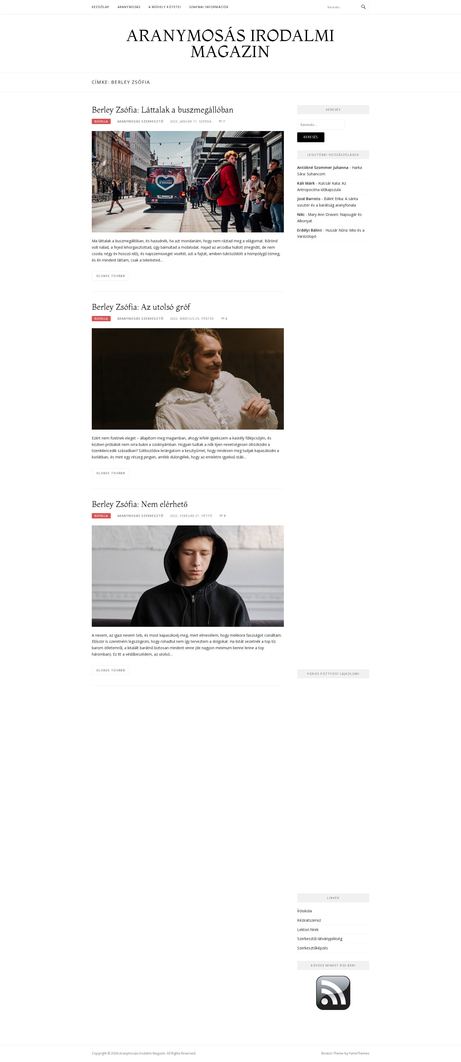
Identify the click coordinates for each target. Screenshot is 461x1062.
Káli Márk (306, 183)
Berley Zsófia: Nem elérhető (140, 504)
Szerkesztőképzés (312, 947)
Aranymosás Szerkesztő (140, 121)
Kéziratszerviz (309, 920)
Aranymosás (129, 7)
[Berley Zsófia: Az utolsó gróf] (188, 378)
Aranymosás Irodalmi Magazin (230, 43)
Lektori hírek (308, 929)
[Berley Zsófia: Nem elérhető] (188, 575)
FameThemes (359, 1053)
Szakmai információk (209, 7)
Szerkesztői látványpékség (319, 938)
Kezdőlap (101, 7)
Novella (101, 121)
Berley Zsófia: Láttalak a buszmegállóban (162, 110)
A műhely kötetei (165, 7)
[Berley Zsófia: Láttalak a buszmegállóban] (188, 181)
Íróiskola (304, 910)
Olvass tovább (110, 276)
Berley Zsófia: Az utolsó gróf (141, 307)
